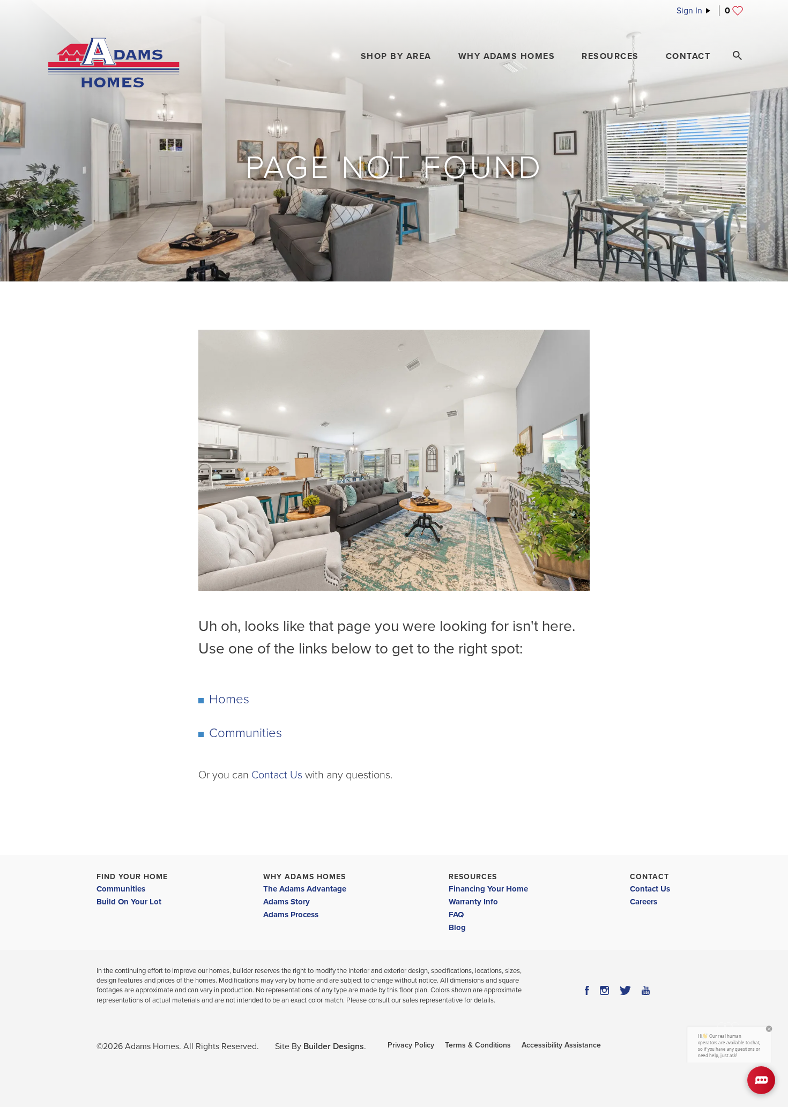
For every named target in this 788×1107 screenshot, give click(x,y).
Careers (643, 902)
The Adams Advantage (304, 889)
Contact (649, 876)
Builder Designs (333, 1046)
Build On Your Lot (128, 902)
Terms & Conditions (478, 1045)
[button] (396, 56)
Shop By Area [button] (396, 56)
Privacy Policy (411, 1045)
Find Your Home (132, 876)
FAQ (456, 914)
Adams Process (290, 914)
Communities (245, 733)
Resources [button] (610, 56)
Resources (473, 876)
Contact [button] (688, 56)
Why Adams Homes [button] (506, 56)
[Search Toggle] (737, 55)
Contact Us (276, 775)
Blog (457, 927)
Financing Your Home (488, 889)
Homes (229, 699)
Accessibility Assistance (561, 1045)
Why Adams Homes (304, 876)
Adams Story (286, 902)
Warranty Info (473, 902)
